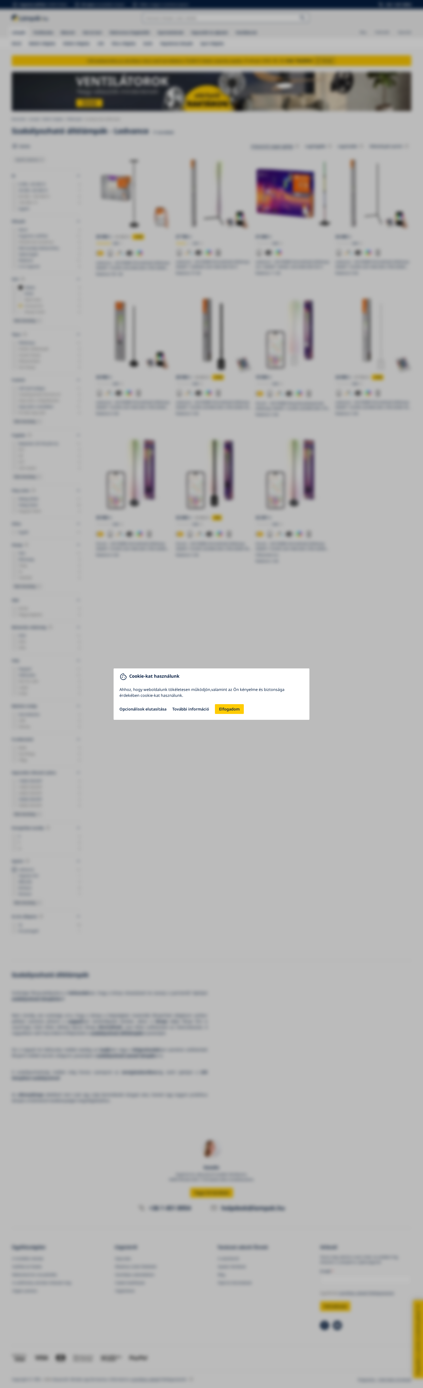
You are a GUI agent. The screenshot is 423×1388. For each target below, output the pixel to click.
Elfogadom (229, 709)
